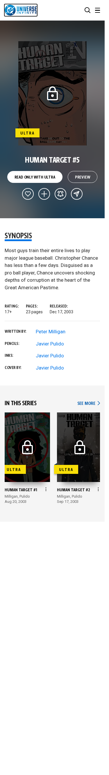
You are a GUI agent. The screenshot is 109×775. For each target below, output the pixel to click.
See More (88, 404)
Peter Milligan (50, 331)
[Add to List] (44, 194)
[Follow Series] (60, 194)
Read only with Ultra (35, 177)
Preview (82, 177)
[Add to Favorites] (28, 194)
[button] (87, 10)
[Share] (77, 194)
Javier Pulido (50, 344)
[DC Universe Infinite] (21, 10)
